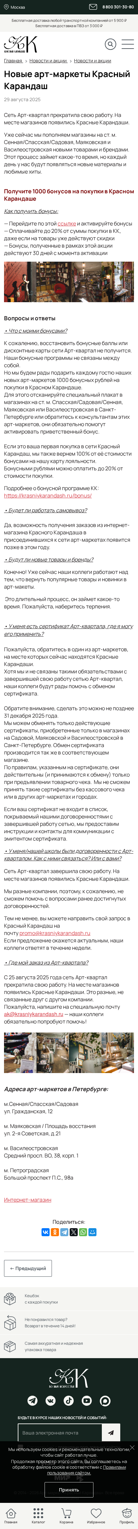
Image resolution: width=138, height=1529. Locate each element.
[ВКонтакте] (46, 1232)
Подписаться (111, 1432)
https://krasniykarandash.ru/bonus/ (48, 495)
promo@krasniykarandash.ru (54, 933)
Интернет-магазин (27, 1199)
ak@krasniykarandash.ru (33, 1014)
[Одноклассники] (55, 1232)
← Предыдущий (28, 1268)
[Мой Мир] (92, 1232)
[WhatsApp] (83, 1232)
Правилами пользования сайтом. (86, 1470)
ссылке (67, 223)
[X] (74, 1232)
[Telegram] (64, 1232)
